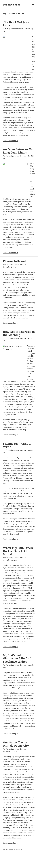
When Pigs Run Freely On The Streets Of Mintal (18, 551)
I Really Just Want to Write (17, 445)
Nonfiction (7, 156)
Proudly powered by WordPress (12, 849)
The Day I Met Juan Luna (16, 23)
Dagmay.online (11, 4)
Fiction (5, 29)
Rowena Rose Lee (17, 29)
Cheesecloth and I (15, 261)
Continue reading (10, 140)
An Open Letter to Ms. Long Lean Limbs (18, 150)
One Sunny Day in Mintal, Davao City (16, 743)
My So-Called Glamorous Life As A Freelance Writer (17, 658)
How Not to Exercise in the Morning (19, 333)
